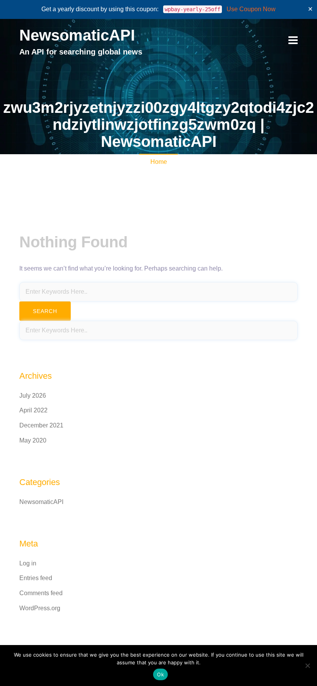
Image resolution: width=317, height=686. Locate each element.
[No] (307, 665)
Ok (160, 674)
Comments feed (41, 593)
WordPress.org (39, 608)
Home (158, 161)
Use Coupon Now (251, 9)
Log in (27, 563)
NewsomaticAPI (77, 35)
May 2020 (32, 440)
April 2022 (33, 410)
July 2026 (32, 395)
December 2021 (41, 425)
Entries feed (35, 578)
